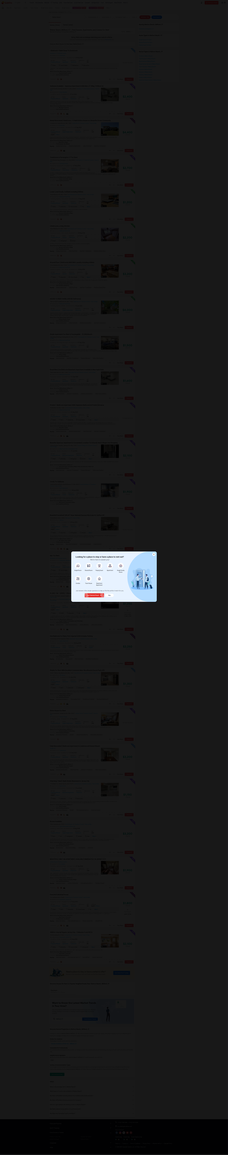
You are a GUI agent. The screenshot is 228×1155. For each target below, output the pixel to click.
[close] (153, 554)
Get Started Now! (93, 595)
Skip (109, 595)
